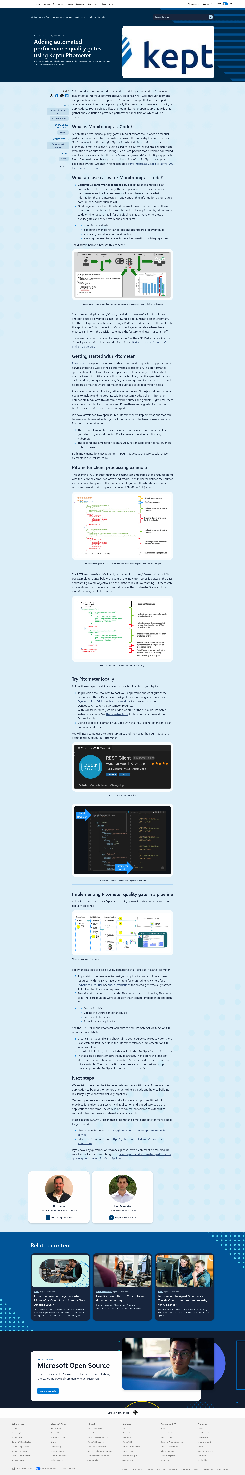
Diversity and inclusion (205, 1451)
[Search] (211, 17)
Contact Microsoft (138, 1469)
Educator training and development (99, 1451)
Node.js (63, 132)
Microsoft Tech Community (170, 1447)
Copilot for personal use (20, 1451)
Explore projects (48, 1391)
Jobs (104, 4)
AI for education (92, 1460)
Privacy (150, 1469)
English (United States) (24, 1468)
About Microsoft (203, 1433)
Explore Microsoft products (21, 1456)
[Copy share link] (51, 95)
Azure (163, 1428)
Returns (53, 1442)
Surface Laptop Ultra (19, 1437)
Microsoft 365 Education (95, 1442)
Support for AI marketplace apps (172, 1442)
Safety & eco (185, 1469)
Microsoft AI (126, 1428)
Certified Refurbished (58, 1451)
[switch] (225, 3)
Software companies (168, 1456)
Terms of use (161, 1469)
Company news (203, 1437)
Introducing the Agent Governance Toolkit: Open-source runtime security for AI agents (182, 1300)
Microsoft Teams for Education (97, 1437)
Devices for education (94, 1433)
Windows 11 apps (18, 1460)
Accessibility (202, 1456)
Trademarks (173, 1469)
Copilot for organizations (20, 1447)
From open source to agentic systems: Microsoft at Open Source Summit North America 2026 (60, 1300)
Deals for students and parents (98, 1456)
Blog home (38, 17)
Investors (201, 1447)
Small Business (127, 1460)
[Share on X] (62, 95)
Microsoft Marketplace (169, 1451)
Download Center (57, 1433)
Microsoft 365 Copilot (129, 1456)
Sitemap (125, 1469)
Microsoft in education (95, 1428)
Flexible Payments (57, 1460)
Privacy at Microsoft (204, 1442)
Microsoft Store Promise (59, 1456)
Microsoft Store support (59, 1437)
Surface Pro (16, 1428)
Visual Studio (165, 1460)
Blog (111, 4)
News (36, 1292)
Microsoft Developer (168, 1433)
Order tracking (56, 1447)
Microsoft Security (128, 1433)
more (61, 166)
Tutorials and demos (42, 36)
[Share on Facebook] (56, 95)
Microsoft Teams (128, 1451)
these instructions (119, 701)
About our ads (208, 1469)
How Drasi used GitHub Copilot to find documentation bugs (120, 1298)
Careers (200, 1428)
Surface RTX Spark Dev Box (21, 1442)
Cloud (63, 158)
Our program (93, 4)
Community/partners (58, 111)
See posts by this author (61, 1217)
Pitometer (78, 363)
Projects (69, 4)
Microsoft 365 (127, 1442)
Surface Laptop (17, 1433)
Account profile (56, 1428)
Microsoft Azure (59, 118)
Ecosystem (80, 4)
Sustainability (202, 1460)
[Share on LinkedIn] (67, 95)
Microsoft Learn (166, 1437)
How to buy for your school (96, 1447)
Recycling (196, 1469)
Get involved (58, 4)
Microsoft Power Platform (131, 1447)
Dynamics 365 (127, 1437)
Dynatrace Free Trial (90, 701)
